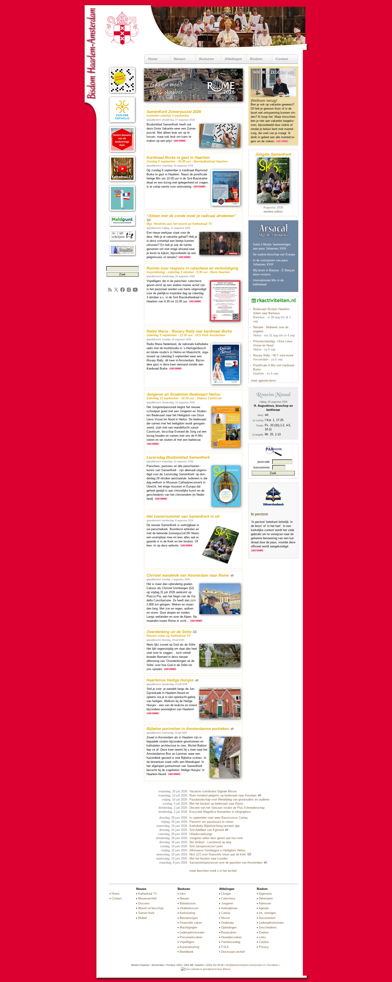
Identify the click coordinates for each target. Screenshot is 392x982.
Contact (282, 59)
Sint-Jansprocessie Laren (206, 846)
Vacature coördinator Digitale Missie (213, 791)
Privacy (264, 947)
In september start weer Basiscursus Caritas (218, 817)
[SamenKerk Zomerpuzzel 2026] (122, 93)
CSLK (225, 947)
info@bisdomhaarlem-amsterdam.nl (245, 965)
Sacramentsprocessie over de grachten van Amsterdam (226, 862)
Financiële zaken (191, 922)
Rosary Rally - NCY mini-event (273, 355)
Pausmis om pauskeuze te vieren (211, 821)
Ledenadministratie (192, 932)
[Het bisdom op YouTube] (135, 291)
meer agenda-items (263, 380)
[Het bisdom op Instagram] (129, 291)
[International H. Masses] (122, 211)
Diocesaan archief (233, 951)
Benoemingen (189, 918)
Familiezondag (230, 942)
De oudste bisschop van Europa (274, 254)
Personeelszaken (191, 937)
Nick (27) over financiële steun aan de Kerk (218, 854)
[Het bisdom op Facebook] (122, 291)
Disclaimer (273, 965)
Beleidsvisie (188, 903)
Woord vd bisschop (150, 908)
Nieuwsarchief (147, 898)
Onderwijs (227, 922)
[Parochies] (122, 255)
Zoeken (264, 932)
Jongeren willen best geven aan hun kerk (216, 838)
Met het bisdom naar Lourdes (208, 858)
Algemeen (265, 893)
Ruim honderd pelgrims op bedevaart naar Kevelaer (223, 795)
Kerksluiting (187, 913)
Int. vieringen (267, 913)
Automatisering (189, 947)
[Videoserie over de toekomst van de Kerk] (122, 152)
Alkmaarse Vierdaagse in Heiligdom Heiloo (217, 850)
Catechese (228, 898)
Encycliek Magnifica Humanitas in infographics (220, 811)
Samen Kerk (146, 913)
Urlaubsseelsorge (200, 834)
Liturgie (226, 893)
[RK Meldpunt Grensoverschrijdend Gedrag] (122, 226)
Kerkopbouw (229, 908)
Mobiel (142, 918)
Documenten (267, 918)
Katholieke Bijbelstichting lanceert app (214, 826)
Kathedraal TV (147, 893)
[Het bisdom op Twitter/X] (116, 291)
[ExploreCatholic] (122, 123)
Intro (183, 893)
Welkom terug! (264, 100)
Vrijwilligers (187, 942)
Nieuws (184, 898)
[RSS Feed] (110, 291)
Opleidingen (229, 927)
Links (262, 937)
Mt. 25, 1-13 (273, 434)
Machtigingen (188, 927)
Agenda (264, 908)
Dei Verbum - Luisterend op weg (210, 842)
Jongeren (227, 903)
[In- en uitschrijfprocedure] (122, 241)
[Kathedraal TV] (122, 182)
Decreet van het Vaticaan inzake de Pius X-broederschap (227, 807)
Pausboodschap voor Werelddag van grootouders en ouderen (229, 799)
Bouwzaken (228, 932)
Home (152, 59)
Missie (225, 918)
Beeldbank (187, 951)
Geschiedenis (268, 927)
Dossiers (144, 903)
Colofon (264, 942)
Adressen (265, 903)
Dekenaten (266, 898)
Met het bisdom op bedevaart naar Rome (216, 803)
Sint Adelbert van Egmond (207, 830)
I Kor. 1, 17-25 (274, 420)
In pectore (259, 514)
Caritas (225, 913)
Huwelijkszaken (231, 937)
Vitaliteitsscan (189, 908)
